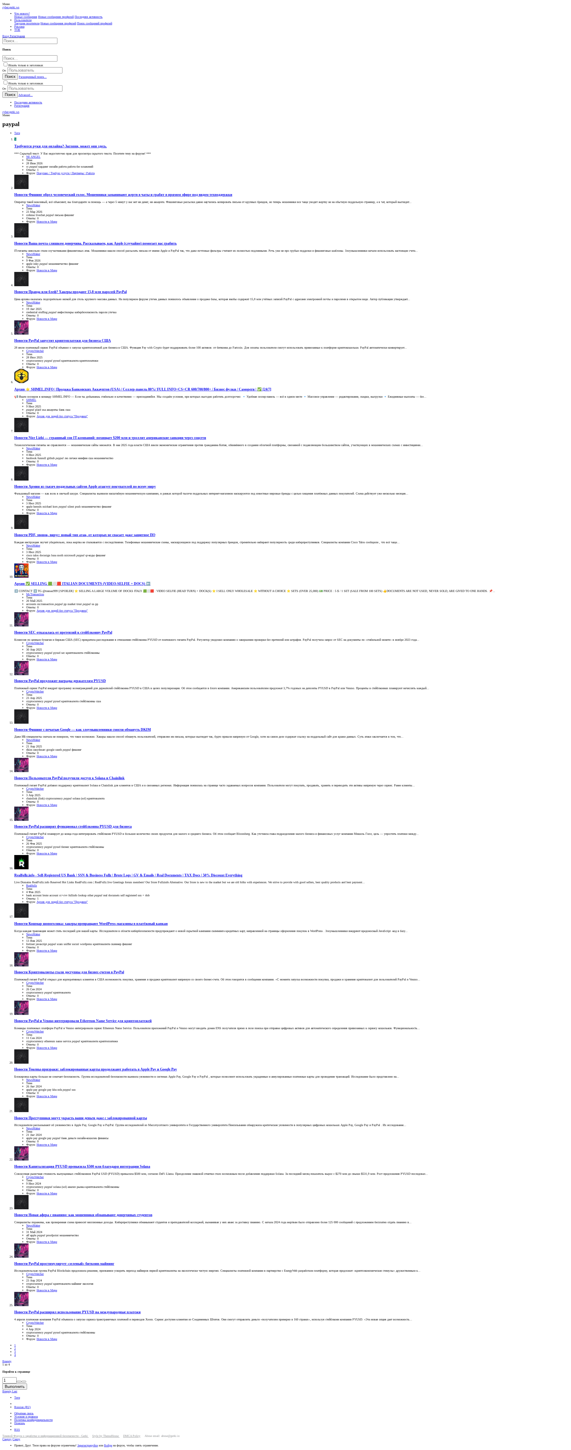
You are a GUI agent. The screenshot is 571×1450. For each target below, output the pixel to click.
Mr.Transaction (35, 594)
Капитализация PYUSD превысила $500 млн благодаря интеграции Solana (82, 1167)
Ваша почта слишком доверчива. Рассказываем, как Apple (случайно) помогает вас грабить (95, 243)
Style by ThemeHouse (106, 1436)
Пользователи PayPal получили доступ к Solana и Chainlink (69, 778)
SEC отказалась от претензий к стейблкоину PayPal (63, 633)
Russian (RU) (22, 1407)
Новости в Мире (47, 221)
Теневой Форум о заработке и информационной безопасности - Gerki (45, 1436)
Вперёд (6, 1361)
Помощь (19, 1423)
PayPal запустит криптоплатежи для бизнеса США (62, 341)
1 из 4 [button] (6, 1364)
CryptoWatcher (35, 350)
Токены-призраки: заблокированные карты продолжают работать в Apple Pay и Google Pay (95, 1069)
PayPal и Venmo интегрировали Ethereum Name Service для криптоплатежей (83, 1021)
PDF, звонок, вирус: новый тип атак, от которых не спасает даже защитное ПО (84, 535)
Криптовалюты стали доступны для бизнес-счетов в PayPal (69, 972)
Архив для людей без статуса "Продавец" (62, 416)
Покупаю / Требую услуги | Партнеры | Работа (66, 173)
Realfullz (31, 885)
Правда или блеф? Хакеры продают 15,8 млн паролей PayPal (70, 292)
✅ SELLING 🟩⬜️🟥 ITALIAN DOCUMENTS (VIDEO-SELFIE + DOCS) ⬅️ (82, 584)
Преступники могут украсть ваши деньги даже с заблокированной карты (80, 1118)
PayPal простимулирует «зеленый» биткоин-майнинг (64, 1264)
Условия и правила (26, 1416)
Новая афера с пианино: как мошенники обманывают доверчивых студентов (83, 1215)
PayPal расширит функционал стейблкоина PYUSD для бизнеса (73, 827)
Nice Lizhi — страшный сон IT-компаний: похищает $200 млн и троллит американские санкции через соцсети (110, 438)
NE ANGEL (33, 156)
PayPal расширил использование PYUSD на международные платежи (77, 1312)
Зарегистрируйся (87, 1445)
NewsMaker (33, 205)
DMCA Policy (131, 1436)
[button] (6, 4)
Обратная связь (24, 1413)
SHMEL (31, 400)
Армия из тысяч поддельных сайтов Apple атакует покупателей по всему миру (85, 487)
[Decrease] (23, 1382)
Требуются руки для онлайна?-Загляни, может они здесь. (60, 146)
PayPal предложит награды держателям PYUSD (60, 681)
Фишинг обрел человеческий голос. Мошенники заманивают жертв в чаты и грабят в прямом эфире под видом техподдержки (123, 195)
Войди (108, 1445)
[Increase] (19, 1382)
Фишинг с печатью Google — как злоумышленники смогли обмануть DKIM (82, 730)
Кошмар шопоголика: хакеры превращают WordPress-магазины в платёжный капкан (91, 924)
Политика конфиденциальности (33, 1419)
